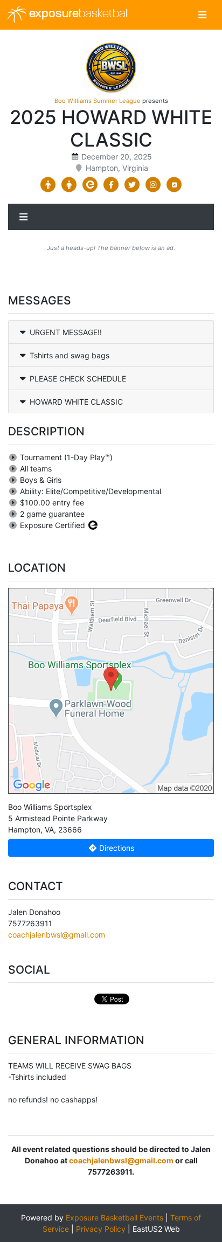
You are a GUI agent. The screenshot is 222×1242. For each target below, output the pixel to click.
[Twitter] (132, 184)
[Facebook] (111, 184)
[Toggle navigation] (202, 15)
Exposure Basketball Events (114, 1217)
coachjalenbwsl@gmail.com (56, 934)
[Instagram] (153, 184)
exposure (77, 14)
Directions (115, 847)
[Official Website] (174, 184)
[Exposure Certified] (90, 184)
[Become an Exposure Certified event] (93, 525)
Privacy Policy (101, 1228)
